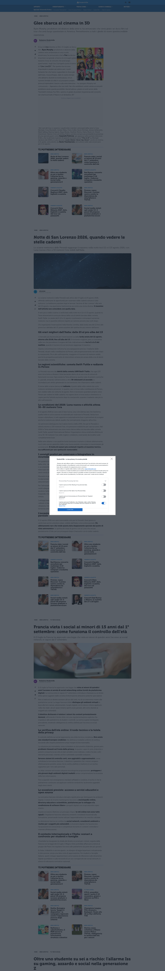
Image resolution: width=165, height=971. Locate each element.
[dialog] (82, 485)
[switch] (104, 485)
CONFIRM (70, 509)
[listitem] (82, 481)
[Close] (112, 459)
